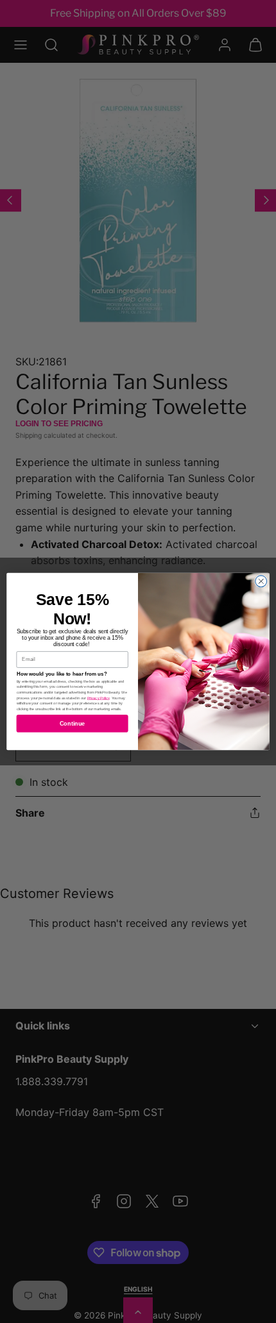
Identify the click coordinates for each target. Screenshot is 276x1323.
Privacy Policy (98, 698)
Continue (72, 723)
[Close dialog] (261, 581)
